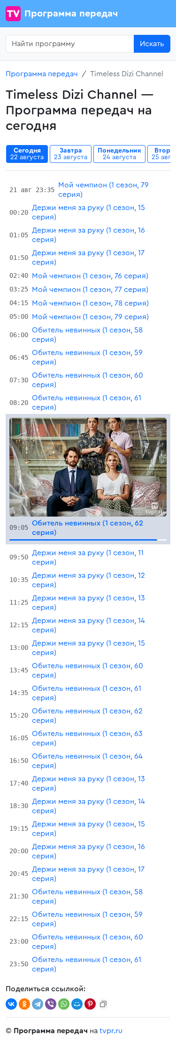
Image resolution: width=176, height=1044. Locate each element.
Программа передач (71, 13)
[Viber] (50, 1004)
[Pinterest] (90, 1004)
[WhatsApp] (63, 1004)
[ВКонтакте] (11, 1004)
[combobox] (70, 44)
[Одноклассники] (24, 1004)
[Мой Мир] (77, 1004)
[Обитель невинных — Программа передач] (88, 466)
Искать (152, 44)
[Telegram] (37, 1004)
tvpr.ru (110, 1031)
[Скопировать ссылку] (103, 1004)
